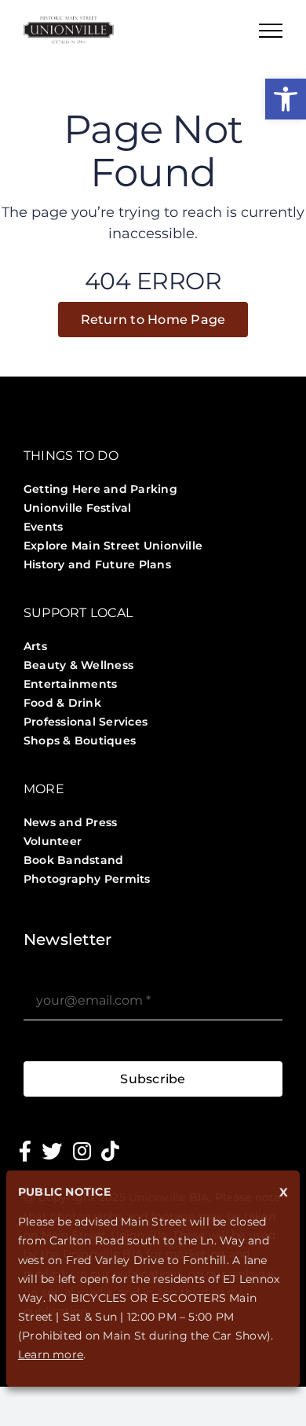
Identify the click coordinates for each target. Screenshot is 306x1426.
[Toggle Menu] (270, 31)
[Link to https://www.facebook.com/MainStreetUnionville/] (25, 1151)
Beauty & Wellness (78, 665)
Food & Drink (62, 703)
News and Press (70, 822)
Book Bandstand (73, 860)
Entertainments (70, 684)
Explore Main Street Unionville (113, 545)
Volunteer (53, 841)
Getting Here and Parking (100, 489)
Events (43, 527)
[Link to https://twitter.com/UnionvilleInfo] (52, 1151)
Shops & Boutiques (80, 740)
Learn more (50, 1354)
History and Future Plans (97, 564)
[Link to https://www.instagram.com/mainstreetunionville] (82, 1151)
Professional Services (86, 722)
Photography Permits (87, 879)
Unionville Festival (78, 508)
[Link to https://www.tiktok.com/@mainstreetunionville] (110, 1151)
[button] (285, 99)
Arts (35, 646)
